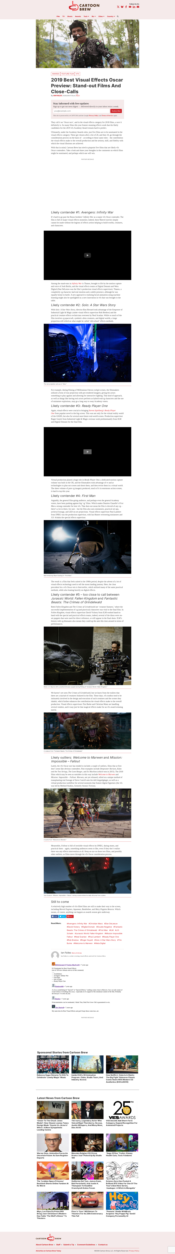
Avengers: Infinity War (77, 924)
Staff (58, 1245)
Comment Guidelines (86, 1245)
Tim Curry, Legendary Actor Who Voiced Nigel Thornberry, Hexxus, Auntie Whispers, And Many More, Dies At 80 (87, 1124)
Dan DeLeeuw (111, 924)
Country (110, 16)
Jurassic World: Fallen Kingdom (89, 933)
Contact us (103, 1245)
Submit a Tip (68, 1245)
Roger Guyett (87, 940)
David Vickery (74, 927)
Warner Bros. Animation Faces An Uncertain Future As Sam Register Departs (52, 1155)
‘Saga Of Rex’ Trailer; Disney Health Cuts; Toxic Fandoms (119, 1154)
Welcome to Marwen (106, 774)
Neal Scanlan (81, 937)
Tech (85, 16)
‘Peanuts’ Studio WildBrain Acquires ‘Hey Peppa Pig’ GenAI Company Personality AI (120, 1213)
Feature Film (67, 74)
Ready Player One (111, 937)
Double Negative (104, 927)
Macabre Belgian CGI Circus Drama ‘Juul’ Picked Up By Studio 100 (86, 1155)
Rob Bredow (73, 940)
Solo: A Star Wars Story (106, 940)
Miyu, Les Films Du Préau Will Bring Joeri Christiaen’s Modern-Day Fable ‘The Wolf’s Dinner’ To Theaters (52, 1214)
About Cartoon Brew (44, 1245)
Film (58, 16)
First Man (104, 930)
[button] (87, 255)
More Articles (77, 953)
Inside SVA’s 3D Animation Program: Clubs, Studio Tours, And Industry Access (87, 1077)
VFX (77, 74)
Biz (93, 16)
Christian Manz (96, 924)
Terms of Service (107, 115)
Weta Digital (100, 943)
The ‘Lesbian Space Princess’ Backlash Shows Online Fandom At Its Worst (53, 1183)
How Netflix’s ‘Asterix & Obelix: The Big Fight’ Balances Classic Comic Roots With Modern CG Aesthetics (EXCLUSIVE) (120, 1078)
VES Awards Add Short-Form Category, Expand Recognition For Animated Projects (121, 1123)
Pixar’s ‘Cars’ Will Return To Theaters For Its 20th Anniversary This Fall (87, 1213)
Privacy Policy (94, 115)
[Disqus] (87, 986)
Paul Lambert (95, 937)
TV (63, 16)
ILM (112, 930)
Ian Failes (57, 96)
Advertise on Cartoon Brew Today (48, 1251)
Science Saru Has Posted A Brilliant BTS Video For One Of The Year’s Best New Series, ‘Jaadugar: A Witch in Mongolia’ (121, 1184)
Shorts (69, 16)
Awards (78, 16)
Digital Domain (88, 927)
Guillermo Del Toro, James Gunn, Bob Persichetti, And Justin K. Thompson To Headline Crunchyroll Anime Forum (86, 1184)
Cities (100, 16)
